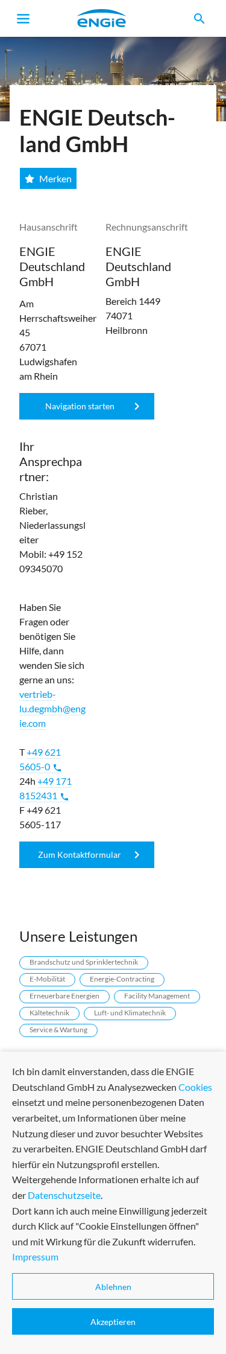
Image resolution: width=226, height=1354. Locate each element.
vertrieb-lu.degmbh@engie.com (52, 708)
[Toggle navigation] (23, 18)
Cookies (195, 1087)
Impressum (35, 1256)
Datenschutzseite (64, 1195)
